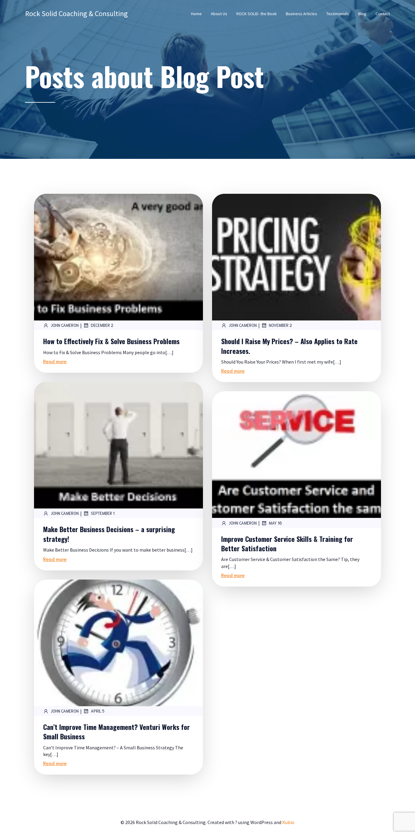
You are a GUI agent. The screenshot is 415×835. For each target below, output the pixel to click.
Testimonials (337, 13)
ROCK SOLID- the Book (256, 13)
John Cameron (65, 325)
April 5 (98, 711)
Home (196, 13)
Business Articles (301, 13)
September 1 (103, 513)
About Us (219, 13)
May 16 (275, 522)
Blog (362, 13)
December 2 (102, 325)
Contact (383, 13)
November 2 (280, 325)
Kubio (288, 822)
